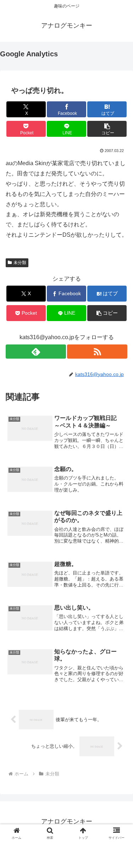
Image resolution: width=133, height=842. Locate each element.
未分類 (19, 262)
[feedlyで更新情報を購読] (36, 351)
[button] (107, 129)
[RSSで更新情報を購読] (97, 351)
